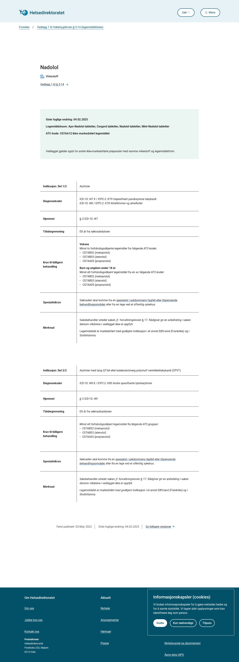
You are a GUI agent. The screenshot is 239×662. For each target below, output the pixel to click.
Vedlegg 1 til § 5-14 (52, 84)
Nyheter (105, 608)
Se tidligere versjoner (158, 526)
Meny (212, 12)
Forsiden (24, 27)
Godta (160, 623)
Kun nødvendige (183, 623)
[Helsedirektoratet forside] (44, 13)
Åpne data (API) (174, 654)
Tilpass (207, 623)
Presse (105, 643)
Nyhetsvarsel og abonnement (182, 643)
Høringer (106, 631)
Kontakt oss (31, 631)
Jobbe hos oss (33, 620)
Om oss (29, 608)
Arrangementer (110, 620)
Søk (184, 12)
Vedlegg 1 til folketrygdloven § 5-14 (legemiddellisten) (70, 27)
